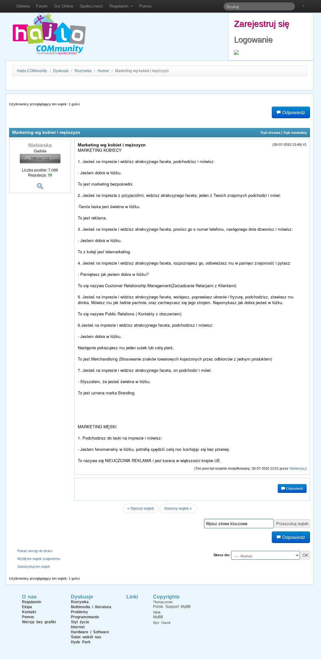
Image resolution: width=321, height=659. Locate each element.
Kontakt (29, 612)
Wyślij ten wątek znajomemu (38, 559)
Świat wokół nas (86, 637)
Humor (103, 71)
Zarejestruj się (261, 24)
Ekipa (27, 607)
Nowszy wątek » (178, 508)
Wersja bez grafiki (39, 622)
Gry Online (63, 6)
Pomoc (145, 6)
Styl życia (80, 622)
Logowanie (253, 39)
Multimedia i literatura (91, 607)
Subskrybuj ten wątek (33, 566)
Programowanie (85, 617)
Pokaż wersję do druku (34, 551)
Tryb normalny (295, 132)
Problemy (79, 612)
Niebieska (296, 468)
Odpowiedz (294, 488)
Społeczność (91, 6)
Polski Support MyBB (172, 606)
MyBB (158, 617)
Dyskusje (61, 71)
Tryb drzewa (270, 132)
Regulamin (119, 6)
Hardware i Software (90, 632)
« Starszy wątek (140, 508)
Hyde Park (81, 642)
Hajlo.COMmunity (32, 71)
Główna (23, 6)
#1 (305, 144)
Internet (78, 627)
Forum (42, 6)
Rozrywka (83, 71)
